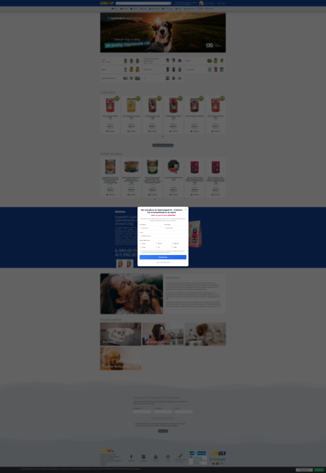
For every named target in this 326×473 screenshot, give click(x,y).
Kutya (143, 243)
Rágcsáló (176, 243)
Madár (144, 247)
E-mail (141, 232)
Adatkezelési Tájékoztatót (156, 251)
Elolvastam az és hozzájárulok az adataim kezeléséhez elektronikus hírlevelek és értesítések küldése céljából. (163, 251)
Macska (160, 243)
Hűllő (175, 247)
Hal (159, 247)
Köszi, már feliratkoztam (163, 262)
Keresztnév (167, 224)
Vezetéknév (143, 224)
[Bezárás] (185, 209)
